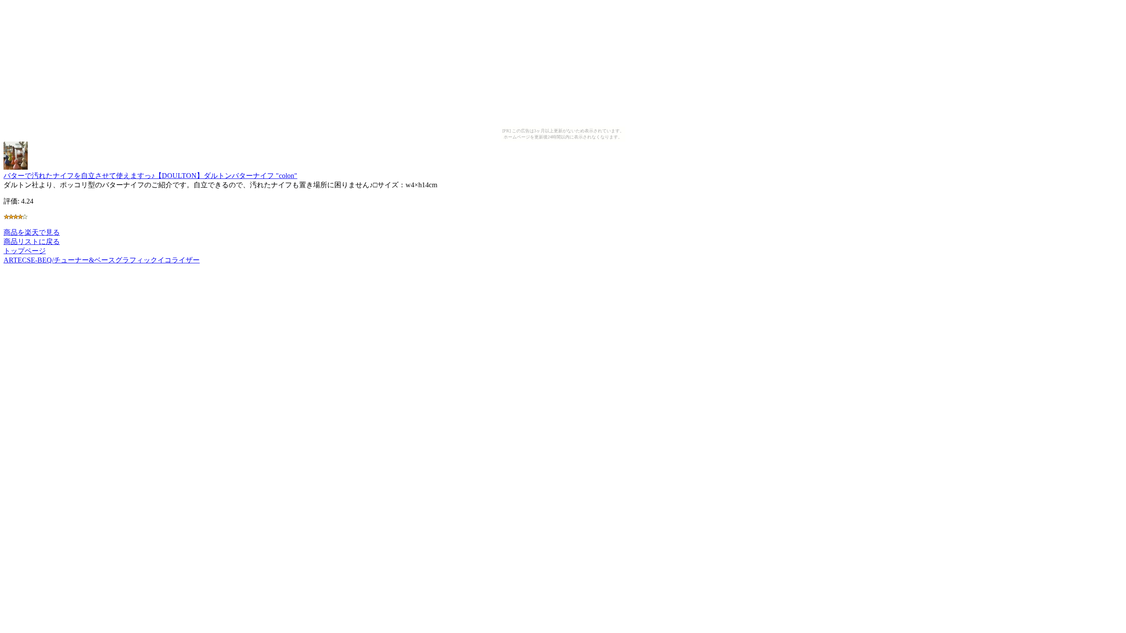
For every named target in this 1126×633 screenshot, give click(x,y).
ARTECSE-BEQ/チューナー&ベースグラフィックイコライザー (102, 260)
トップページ (25, 251)
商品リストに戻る (32, 241)
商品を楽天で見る (32, 232)
